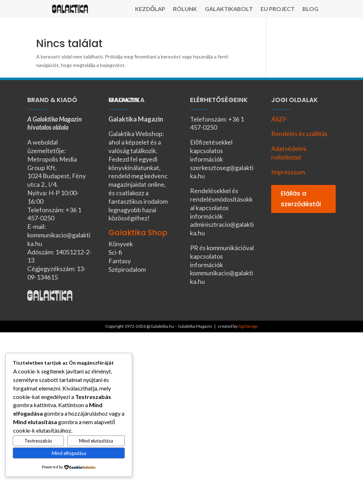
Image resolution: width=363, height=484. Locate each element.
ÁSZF (279, 119)
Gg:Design (248, 326)
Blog (310, 9)
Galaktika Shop (137, 232)
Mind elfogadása (69, 453)
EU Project (278, 9)
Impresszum (288, 172)
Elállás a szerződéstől (301, 199)
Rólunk (185, 9)
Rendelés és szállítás (299, 133)
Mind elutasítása (96, 441)
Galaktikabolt (229, 9)
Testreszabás (38, 441)
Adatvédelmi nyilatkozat (288, 153)
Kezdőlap (150, 9)
